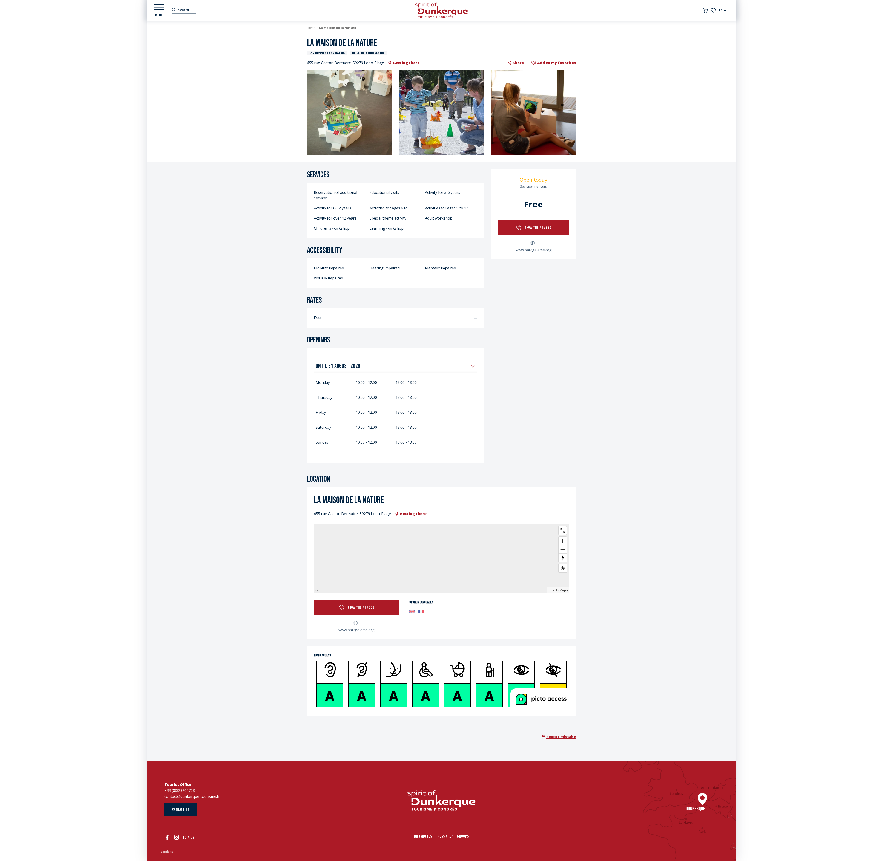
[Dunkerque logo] (441, 800)
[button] (723, 10)
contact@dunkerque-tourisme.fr (192, 796)
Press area (444, 836)
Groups (463, 836)
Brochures (423, 836)
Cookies (167, 852)
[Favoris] (714, 10)
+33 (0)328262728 (179, 790)
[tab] (390, 365)
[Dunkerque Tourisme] (441, 10)
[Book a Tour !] (705, 10)
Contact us (180, 809)
